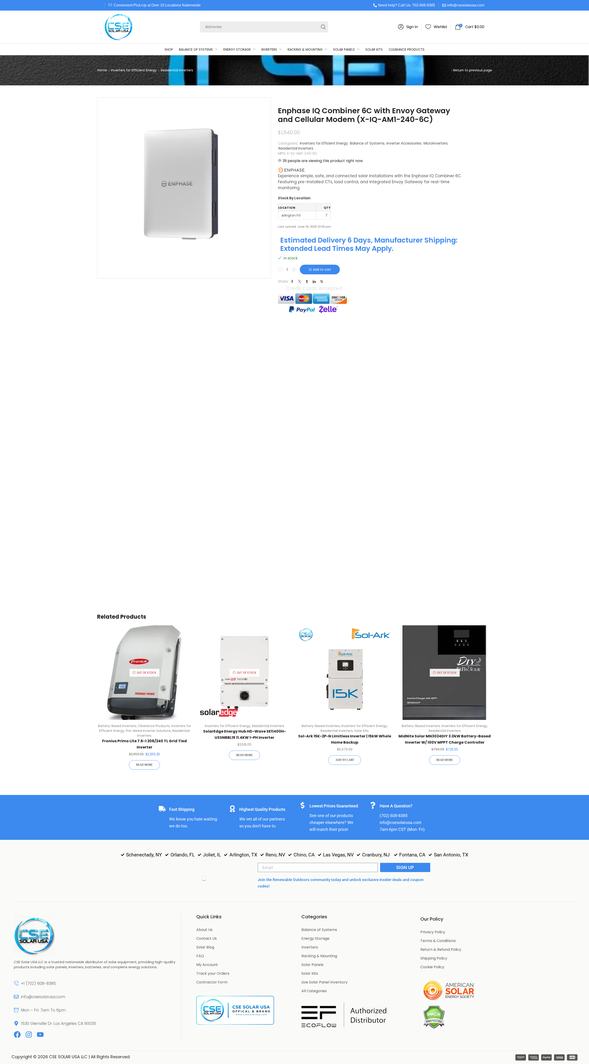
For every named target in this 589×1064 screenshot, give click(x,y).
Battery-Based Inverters (117, 726)
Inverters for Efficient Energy (134, 70)
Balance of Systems (367, 143)
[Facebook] (17, 1034)
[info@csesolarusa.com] (16, 996)
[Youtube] (40, 1034)
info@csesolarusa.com (465, 5)
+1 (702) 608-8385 (38, 983)
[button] (408, 27)
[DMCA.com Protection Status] (434, 1016)
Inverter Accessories (404, 143)
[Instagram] (28, 1034)
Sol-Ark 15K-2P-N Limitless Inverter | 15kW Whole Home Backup (344, 739)
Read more (144, 764)
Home (102, 70)
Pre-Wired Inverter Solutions (148, 730)
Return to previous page (472, 70)
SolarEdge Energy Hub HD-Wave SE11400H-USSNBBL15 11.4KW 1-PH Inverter (244, 734)
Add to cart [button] (344, 760)
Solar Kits (361, 730)
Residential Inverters (177, 70)
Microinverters (436, 143)
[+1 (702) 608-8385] (16, 983)
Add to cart (322, 269)
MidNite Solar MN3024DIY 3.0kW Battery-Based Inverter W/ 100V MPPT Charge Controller (444, 739)
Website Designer (150, 1057)
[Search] (323, 27)
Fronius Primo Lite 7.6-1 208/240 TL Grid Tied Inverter (144, 744)
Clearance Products (154, 726)
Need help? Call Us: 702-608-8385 (406, 5)
